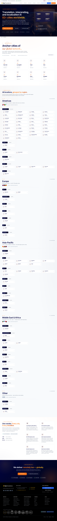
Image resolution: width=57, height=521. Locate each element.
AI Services (4, 505)
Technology (15, 501)
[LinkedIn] (7, 490)
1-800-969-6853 (32, 487)
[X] (5, 490)
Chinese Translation (26, 501)
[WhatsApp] (12, 490)
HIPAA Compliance (47, 501)
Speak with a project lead (34, 473)
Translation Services (6, 498)
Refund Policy (47, 504)
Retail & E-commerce (16, 504)
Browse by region (26, 28)
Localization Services (6, 501)
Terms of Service (47, 498)
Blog (35, 501)
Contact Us (36, 504)
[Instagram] (8, 490)
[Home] (1, 37)
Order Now (16, 28)
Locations (35, 505)
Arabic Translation (26, 505)
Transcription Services (6, 504)
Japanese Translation (27, 504)
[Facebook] (3, 490)
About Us (35, 498)
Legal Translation (16, 498)
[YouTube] (10, 490)
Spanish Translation (26, 498)
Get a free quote (21, 473)
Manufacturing (16, 505)
